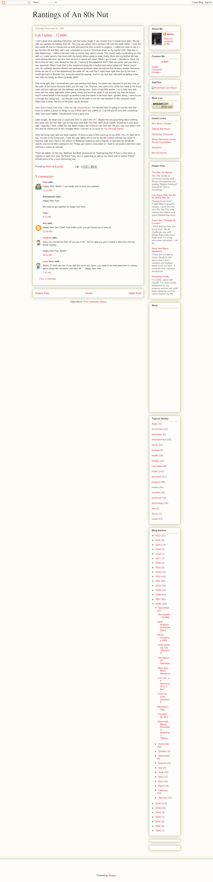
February (163, 790)
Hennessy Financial (162, 134)
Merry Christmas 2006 (164, 637)
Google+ (156, 72)
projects (156, 482)
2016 (158, 562)
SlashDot (156, 147)
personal (156, 476)
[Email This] (83, 166)
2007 (158, 599)
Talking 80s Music (161, 128)
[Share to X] (89, 166)
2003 (158, 812)
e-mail (164, 61)
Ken (45, 223)
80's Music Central (161, 123)
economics (157, 429)
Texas (155, 513)
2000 (158, 826)
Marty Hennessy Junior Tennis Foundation (164, 140)
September (164, 755)
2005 (158, 803)
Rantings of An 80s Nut (70, 14)
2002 (158, 817)
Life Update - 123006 (164, 616)
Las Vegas (157, 466)
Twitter (155, 67)
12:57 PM (47, 190)
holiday (155, 460)
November (163, 744)
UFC (95, 119)
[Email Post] (76, 166)
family (155, 444)
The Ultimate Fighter (113, 128)
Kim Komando (159, 152)
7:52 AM (47, 272)
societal (156, 492)
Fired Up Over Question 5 (164, 697)
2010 (158, 585)
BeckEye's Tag (163, 708)
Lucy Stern (48, 261)
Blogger (112, 875)
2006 (158, 603)
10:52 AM (47, 255)
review (155, 487)
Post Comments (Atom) (95, 302)
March (161, 785)
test (154, 508)
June (160, 772)
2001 (158, 821)
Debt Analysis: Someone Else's (164, 625)
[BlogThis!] (86, 166)
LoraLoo (47, 237)
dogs (154, 423)
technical (156, 497)
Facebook (157, 69)
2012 (158, 576)
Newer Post (42, 293)
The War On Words (162, 172)
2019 (158, 549)
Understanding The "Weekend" (164, 649)
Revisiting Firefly (160, 276)
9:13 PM (47, 217)
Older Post (135, 293)
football (155, 450)
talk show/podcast (82, 107)
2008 (158, 594)
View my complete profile (168, 41)
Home (89, 293)
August (162, 763)
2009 (158, 590)
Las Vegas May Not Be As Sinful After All (164, 196)
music (155, 471)
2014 (158, 567)
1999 (158, 830)
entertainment (159, 439)
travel (155, 519)
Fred (45, 182)
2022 (158, 535)
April (160, 781)
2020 (158, 544)
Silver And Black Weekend (160, 250)
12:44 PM (47, 231)
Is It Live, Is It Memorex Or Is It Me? (164, 683)
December (163, 607)
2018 (158, 553)
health (155, 455)
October (162, 751)
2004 (158, 808)
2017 (158, 558)
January (162, 797)
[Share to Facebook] (92, 166)
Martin (170, 34)
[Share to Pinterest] (95, 166)
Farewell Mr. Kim (163, 715)
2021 (158, 540)
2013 (158, 572)
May (160, 776)
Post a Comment (47, 279)
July (160, 767)
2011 (157, 581)
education (157, 434)
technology (157, 503)
